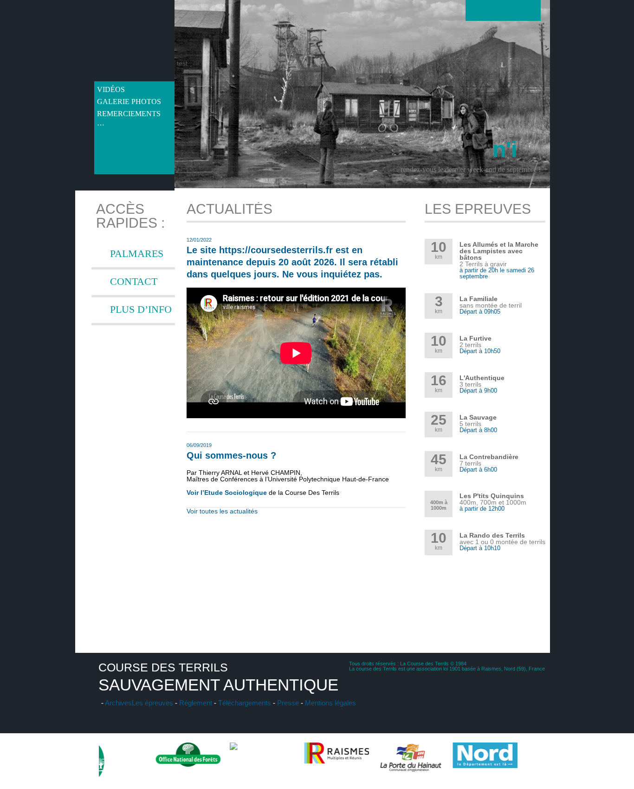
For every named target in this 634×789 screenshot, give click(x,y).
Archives (118, 703)
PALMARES (136, 253)
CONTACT (133, 281)
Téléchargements (244, 703)
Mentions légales (330, 703)
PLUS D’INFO (141, 309)
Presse (288, 703)
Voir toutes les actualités (222, 511)
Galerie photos (129, 101)
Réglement (195, 703)
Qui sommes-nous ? (231, 455)
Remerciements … (129, 115)
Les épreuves (152, 703)
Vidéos (111, 89)
